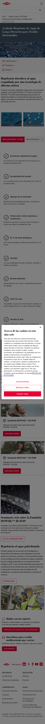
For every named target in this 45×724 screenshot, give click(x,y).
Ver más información (22, 381)
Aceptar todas (22, 394)
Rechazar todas (22, 387)
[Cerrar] (40, 327)
